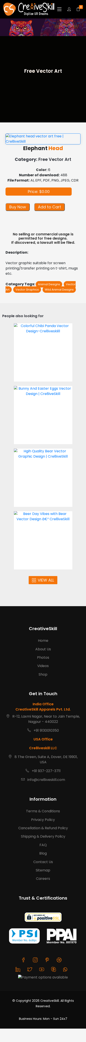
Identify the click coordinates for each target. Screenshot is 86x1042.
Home (43, 640)
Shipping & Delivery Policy (43, 836)
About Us (43, 649)
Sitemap (43, 870)
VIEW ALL (46, 580)
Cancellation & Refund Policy (43, 828)
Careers (43, 878)
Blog (43, 853)
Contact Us (43, 861)
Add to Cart (49, 207)
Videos (43, 665)
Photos (43, 657)
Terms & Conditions (43, 811)
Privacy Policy (43, 819)
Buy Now (17, 207)
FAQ (43, 844)
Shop (43, 674)
